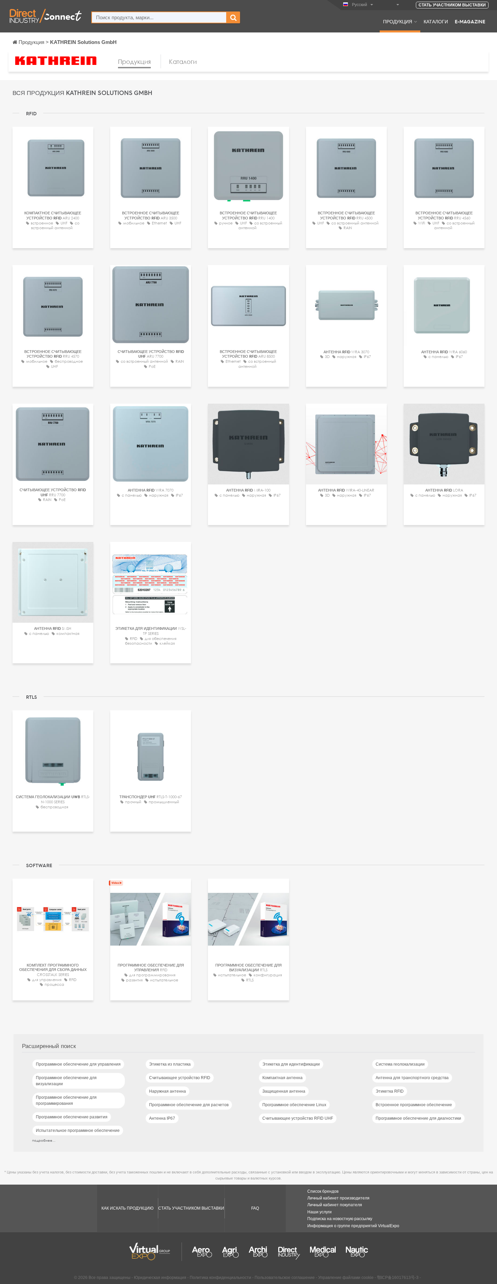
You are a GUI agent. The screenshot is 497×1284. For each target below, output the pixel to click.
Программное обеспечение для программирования (66, 1100)
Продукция (397, 21)
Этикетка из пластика (170, 1064)
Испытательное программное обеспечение (78, 1130)
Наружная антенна (167, 1091)
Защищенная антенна (283, 1091)
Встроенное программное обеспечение (414, 1104)
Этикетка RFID (390, 1091)
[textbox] (159, 17)
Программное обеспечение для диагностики (418, 1118)
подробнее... (43, 1140)
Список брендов (322, 1191)
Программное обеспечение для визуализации (66, 1080)
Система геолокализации (400, 1064)
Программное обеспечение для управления (78, 1064)
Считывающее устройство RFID (179, 1077)
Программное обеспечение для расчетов (189, 1104)
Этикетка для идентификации (291, 1064)
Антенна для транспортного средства (412, 1077)
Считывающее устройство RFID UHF (297, 1118)
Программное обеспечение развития (72, 1117)
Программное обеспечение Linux (294, 1104)
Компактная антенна (282, 1077)
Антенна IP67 (162, 1118)
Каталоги (436, 21)
